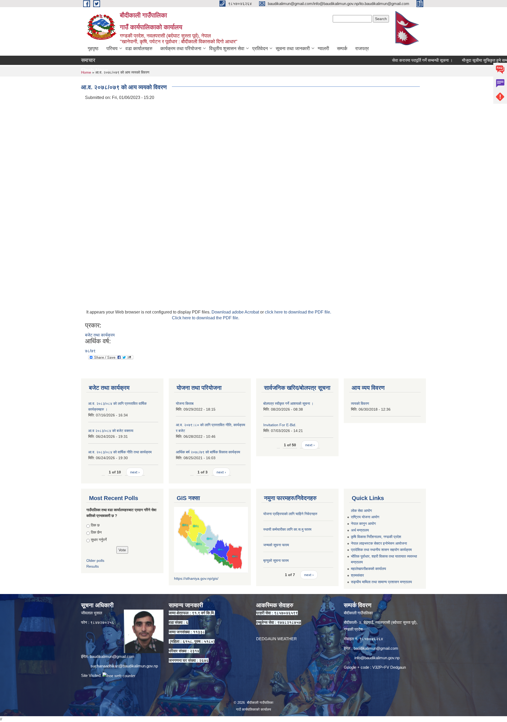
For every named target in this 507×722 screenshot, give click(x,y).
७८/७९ (90, 351)
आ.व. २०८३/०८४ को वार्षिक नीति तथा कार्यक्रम (120, 452)
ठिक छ (95, 525)
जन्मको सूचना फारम (276, 545)
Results (92, 566)
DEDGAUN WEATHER (276, 638)
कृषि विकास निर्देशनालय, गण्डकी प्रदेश (376, 537)
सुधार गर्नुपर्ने (99, 540)
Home (86, 72)
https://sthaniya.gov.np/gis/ (196, 578)
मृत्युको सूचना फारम (276, 560)
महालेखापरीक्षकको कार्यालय (368, 569)
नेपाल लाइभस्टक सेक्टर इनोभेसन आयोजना (379, 543)
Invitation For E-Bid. (279, 425)
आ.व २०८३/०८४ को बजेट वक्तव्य (110, 431)
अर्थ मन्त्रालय (360, 530)
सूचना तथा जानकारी (293, 48)
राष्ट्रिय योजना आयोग (365, 517)
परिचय (112, 48)
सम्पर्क (342, 48)
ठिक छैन (96, 532)
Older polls (95, 560)
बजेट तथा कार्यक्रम (100, 335)
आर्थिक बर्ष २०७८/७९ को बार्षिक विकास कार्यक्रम (208, 452)
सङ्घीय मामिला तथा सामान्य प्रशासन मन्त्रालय (381, 582)
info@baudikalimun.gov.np (377, 658)
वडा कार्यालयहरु (138, 48)
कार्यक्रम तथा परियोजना (180, 48)
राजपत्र (362, 48)
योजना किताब (185, 403)
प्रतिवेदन (260, 48)
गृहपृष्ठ (93, 48)
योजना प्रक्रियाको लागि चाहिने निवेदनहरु (290, 514)
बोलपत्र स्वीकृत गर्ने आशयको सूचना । (288, 403)
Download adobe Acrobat (236, 312)
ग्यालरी (323, 48)
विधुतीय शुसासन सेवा (226, 48)
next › (135, 472)
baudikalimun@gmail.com (112, 656)
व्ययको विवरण (360, 403)
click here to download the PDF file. (298, 312)
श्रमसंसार (357, 575)
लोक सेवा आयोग (361, 511)
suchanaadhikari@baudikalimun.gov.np (124, 666)
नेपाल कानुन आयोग (363, 523)
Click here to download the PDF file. (205, 318)
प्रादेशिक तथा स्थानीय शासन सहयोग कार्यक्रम (381, 550)
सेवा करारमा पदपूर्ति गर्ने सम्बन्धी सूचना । (407, 60)
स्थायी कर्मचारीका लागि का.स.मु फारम (287, 529)
